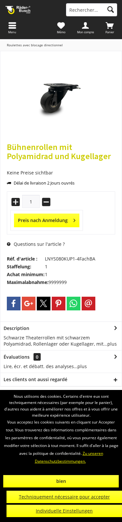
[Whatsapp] (73, 303)
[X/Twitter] (43, 303)
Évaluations (17, 357)
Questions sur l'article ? (38, 244)
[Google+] (28, 303)
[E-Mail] (88, 303)
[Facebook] (13, 303)
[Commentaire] (61, 164)
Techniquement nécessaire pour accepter (64, 497)
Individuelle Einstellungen (64, 511)
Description (16, 328)
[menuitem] (110, 27)
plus (112, 344)
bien (61, 481)
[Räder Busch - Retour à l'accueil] (30, 9)
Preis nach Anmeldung (43, 220)
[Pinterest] (58, 303)
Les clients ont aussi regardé (35, 379)
